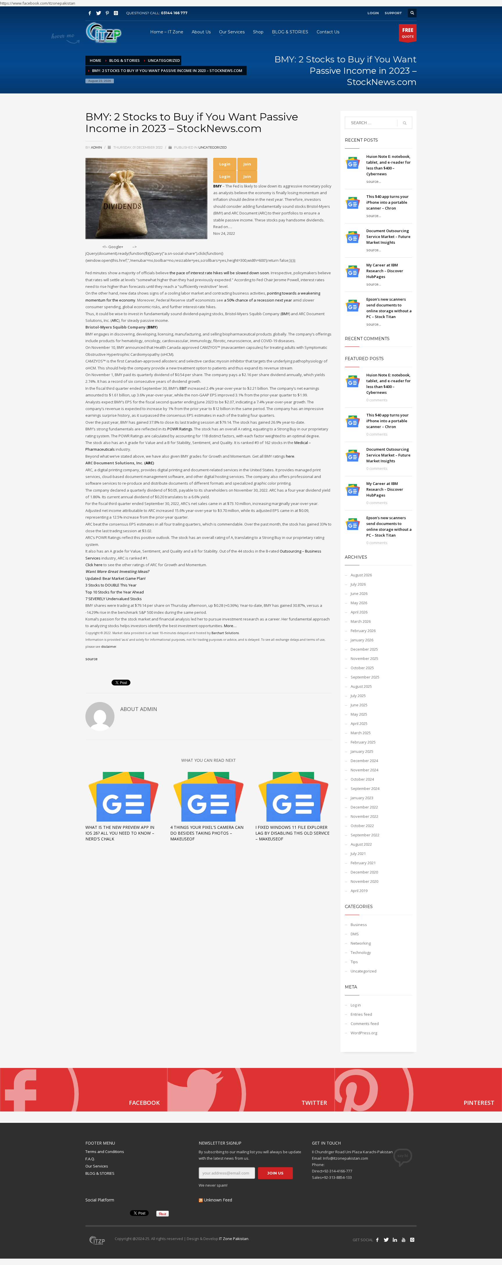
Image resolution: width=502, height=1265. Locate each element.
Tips (354, 961)
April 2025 (359, 723)
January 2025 (362, 751)
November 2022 (364, 816)
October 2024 (362, 779)
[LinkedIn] (394, 1239)
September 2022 (365, 835)
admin (97, 147)
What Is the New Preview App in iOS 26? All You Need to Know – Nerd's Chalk (119, 833)
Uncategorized (212, 147)
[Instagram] (116, 13)
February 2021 (363, 862)
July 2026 (358, 584)
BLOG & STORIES (99, 1173)
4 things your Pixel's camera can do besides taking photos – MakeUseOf (206, 833)
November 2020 (364, 881)
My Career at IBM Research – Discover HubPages (384, 270)
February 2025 (363, 742)
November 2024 (364, 770)
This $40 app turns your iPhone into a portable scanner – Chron (387, 202)
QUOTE (408, 33)
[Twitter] (98, 13)
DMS (355, 933)
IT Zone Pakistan (233, 1238)
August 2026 (361, 575)
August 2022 (361, 844)
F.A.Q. (90, 1158)
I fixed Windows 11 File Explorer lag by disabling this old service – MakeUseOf (292, 833)
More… (230, 625)
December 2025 (364, 649)
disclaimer (108, 647)
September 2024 (365, 788)
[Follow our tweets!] (386, 1239)
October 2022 (362, 825)
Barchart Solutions (225, 633)
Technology (361, 952)
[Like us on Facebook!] (377, 1239)
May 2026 (359, 602)
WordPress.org (364, 1032)
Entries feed (361, 1014)
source (91, 658)
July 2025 (358, 695)
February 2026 (363, 630)
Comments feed (365, 1023)
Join (247, 164)
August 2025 (361, 686)
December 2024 (364, 760)
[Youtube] (403, 1239)
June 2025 (359, 705)
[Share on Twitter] (89, 247)
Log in (356, 1005)
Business (359, 924)
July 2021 (358, 853)
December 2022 (364, 807)
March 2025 (361, 732)
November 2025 (364, 658)
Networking (361, 943)
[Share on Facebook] (97, 247)
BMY (217, 186)
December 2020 (364, 872)
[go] (404, 123)
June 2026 (359, 593)
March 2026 (361, 621)
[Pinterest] (107, 13)
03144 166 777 (174, 13)
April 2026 (359, 612)
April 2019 (359, 890)
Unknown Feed (218, 1200)
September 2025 (365, 677)
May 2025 (359, 714)
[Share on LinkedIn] (141, 247)
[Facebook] (89, 13)
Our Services (96, 1166)
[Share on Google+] (128, 247)
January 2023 (362, 797)
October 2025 (362, 667)
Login (224, 164)
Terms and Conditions (104, 1151)
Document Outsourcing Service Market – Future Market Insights (388, 236)
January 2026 (362, 640)
